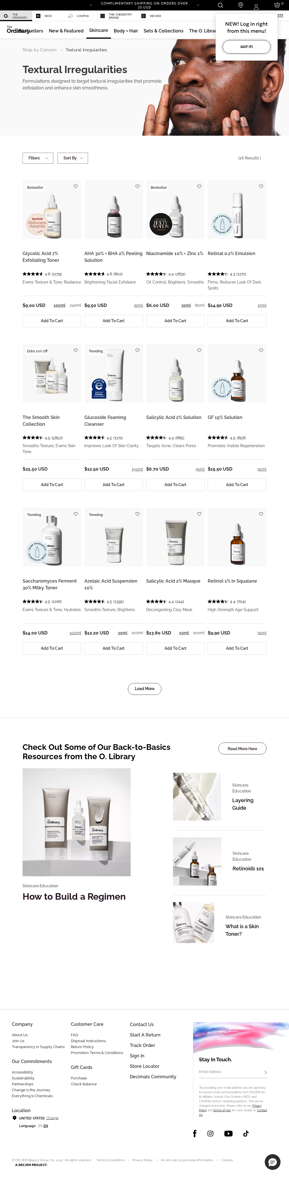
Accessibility (22, 1072)
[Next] (198, 5)
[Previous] (91, 5)
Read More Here (242, 748)
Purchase (79, 1078)
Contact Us (142, 1024)
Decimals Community (153, 1076)
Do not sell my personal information (187, 1160)
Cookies (227, 1160)
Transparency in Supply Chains (38, 1047)
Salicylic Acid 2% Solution (174, 417)
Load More (144, 688)
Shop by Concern (39, 50)
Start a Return (145, 1035)
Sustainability (23, 1078)
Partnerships (22, 1084)
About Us (20, 1035)
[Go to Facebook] (195, 1133)
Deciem (155, 15)
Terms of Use (222, 1110)
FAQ (74, 1035)
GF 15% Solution (225, 417)
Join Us (18, 1041)
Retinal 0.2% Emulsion (231, 253)
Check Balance (84, 1084)
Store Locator (144, 1066)
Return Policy (82, 1047)
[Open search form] (220, 5)
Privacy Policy (142, 1160)
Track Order (142, 1045)
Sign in (137, 1056)
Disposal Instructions (88, 1041)
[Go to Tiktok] (246, 1133)
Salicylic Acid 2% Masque (173, 581)
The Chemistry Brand (120, 16)
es (40, 1126)
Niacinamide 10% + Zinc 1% (174, 253)
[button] (66, 31)
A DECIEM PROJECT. (31, 1165)
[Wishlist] (75, 184)
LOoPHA (83, 15)
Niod (48, 15)
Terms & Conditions (110, 1160)
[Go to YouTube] (228, 1133)
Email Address (210, 1072)
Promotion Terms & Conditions (97, 1053)
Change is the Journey (31, 1090)
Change (52, 1118)
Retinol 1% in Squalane (232, 581)
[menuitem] (16, 16)
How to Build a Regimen (74, 896)
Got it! (246, 47)
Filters (34, 158)
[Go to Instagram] (210, 1133)
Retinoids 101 (248, 868)
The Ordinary (19, 16)
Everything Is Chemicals (32, 1096)
